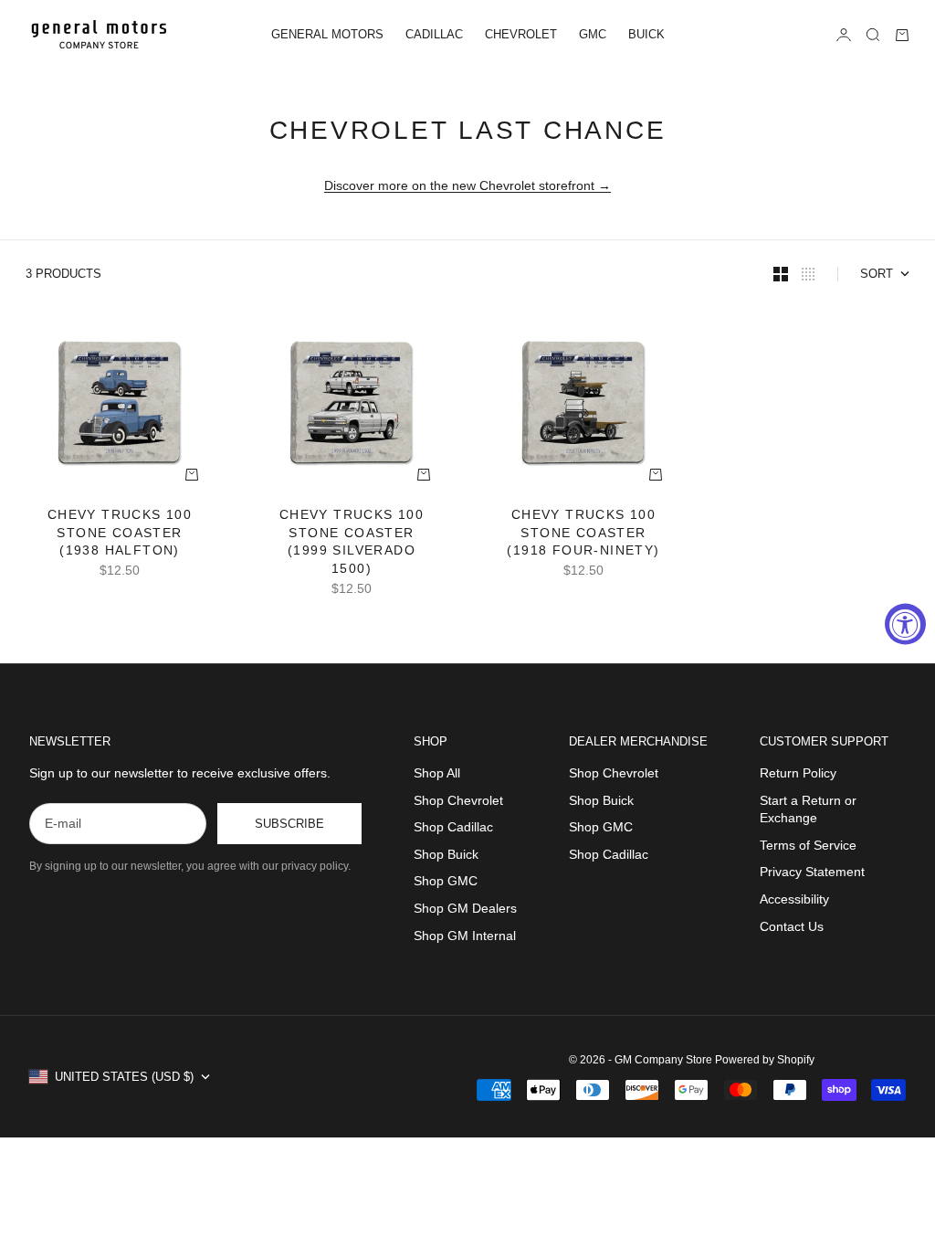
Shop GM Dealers (465, 908)
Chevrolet (521, 34)
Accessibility (794, 899)
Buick (646, 34)
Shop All (437, 773)
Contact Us (792, 926)
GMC (592, 34)
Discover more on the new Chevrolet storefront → (467, 185)
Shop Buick (446, 854)
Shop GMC (446, 880)
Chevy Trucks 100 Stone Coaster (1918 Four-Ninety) (583, 534)
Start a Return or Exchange (808, 809)
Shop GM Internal (465, 935)
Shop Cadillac (453, 827)
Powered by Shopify (764, 1059)
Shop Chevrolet (458, 800)
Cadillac (434, 34)
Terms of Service (808, 845)
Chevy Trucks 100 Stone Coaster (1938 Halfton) (119, 534)
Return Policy (798, 773)
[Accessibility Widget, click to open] (905, 624)
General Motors (327, 34)
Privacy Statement (812, 871)
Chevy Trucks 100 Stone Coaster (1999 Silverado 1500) (351, 543)
